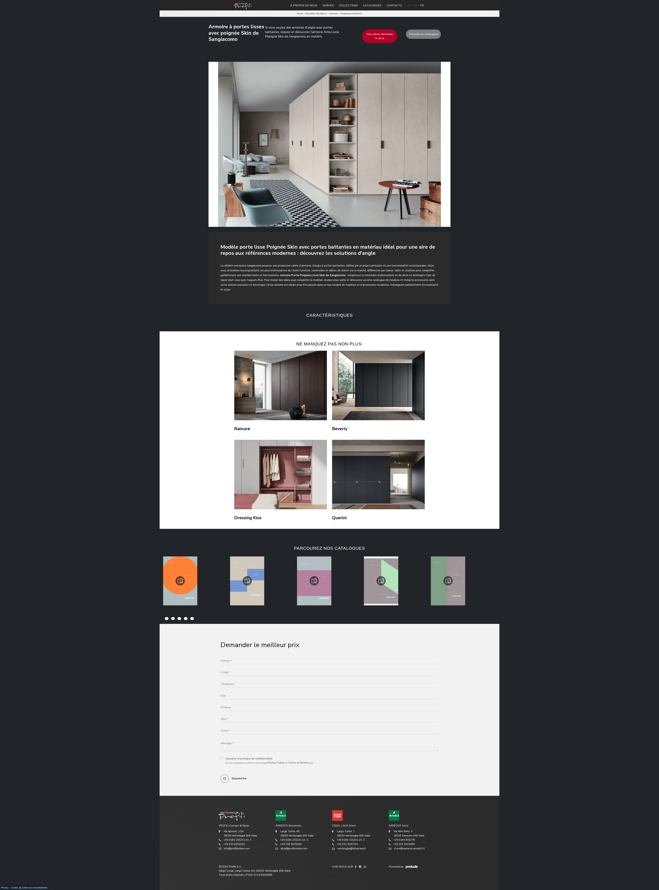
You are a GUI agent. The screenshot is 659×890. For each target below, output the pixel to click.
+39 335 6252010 (234, 844)
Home (300, 13)
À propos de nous (303, 5)
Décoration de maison (316, 13)
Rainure (242, 429)
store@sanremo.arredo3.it (409, 848)
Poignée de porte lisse (351, 13)
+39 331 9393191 (347, 844)
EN (415, 5)
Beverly (340, 429)
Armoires (333, 13)
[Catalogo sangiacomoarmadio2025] (381, 581)
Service (328, 5)
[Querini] (378, 474)
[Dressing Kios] (280, 474)
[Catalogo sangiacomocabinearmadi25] (448, 581)
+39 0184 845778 (404, 840)
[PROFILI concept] (244, 815)
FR (422, 5)
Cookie (14, 887)
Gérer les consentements (35, 887)
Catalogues (372, 5)
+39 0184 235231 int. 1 (237, 840)
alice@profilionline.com (294, 848)
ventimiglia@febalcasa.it (351, 848)
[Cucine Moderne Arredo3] (301, 815)
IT (409, 5)
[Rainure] (280, 385)
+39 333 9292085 (404, 844)
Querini (339, 518)
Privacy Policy (275, 763)
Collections (348, 5)
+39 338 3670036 (291, 844)
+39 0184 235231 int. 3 (351, 840)
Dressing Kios (248, 518)
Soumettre (238, 778)
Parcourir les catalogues (423, 34)
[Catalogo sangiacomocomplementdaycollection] (180, 581)
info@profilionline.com (237, 848)
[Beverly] (378, 385)
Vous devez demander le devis (379, 36)
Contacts (394, 5)
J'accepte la (249, 758)
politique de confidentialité (256, 758)
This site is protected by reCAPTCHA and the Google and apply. (269, 763)
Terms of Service (298, 763)
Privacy (5, 887)
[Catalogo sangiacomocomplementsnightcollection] (247, 581)
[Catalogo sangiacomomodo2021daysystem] (314, 581)
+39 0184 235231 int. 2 (294, 840)
